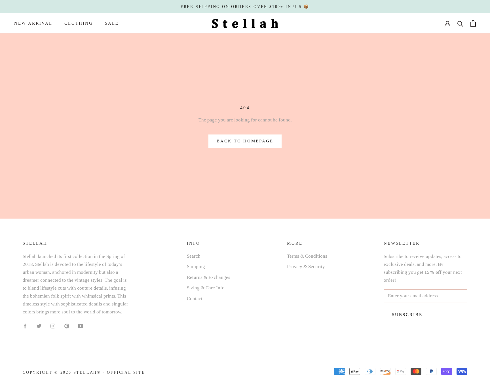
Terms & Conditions (307, 256)
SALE (112, 23)
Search (193, 256)
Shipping (196, 266)
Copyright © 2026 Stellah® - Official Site (84, 372)
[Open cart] (473, 23)
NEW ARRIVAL (33, 23)
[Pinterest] (66, 326)
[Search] (460, 23)
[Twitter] (39, 326)
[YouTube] (80, 326)
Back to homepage (245, 141)
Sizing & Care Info (206, 287)
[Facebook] (25, 326)
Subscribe (407, 314)
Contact (194, 298)
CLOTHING (78, 23)
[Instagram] (52, 326)
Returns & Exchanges (208, 277)
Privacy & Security (306, 266)
